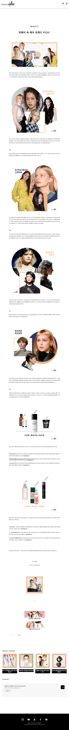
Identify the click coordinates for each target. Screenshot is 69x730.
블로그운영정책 (38, 722)
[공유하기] (13, 635)
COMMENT (5, 679)
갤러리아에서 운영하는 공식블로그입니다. (13, 687)
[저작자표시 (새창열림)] (22, 635)
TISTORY (34, 717)
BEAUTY (35, 26)
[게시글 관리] (15, 635)
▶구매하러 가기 (27, 455)
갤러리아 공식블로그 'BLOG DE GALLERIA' (15, 686)
